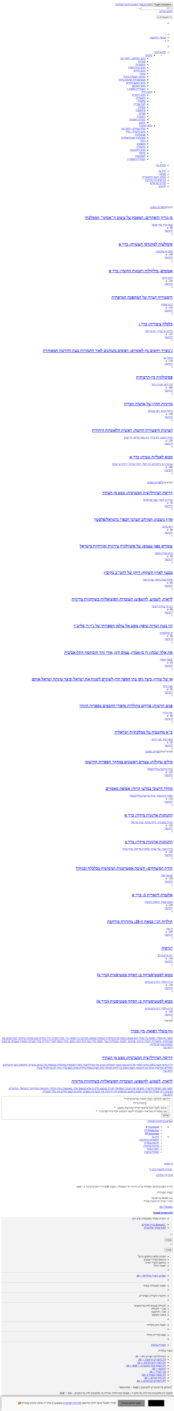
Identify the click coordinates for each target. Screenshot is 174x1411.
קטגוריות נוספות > (136, 88)
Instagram (153, 1133)
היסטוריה (140, 98)
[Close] (171, 1234)
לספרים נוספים (158, 207)
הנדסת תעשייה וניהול (134, 76)
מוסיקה (141, 107)
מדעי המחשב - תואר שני (132, 58)
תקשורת (141, 146)
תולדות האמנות (137, 119)
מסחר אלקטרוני (152, 1227)
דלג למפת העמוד (154, 1374)
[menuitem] (160, 52)
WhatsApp (153, 1130)
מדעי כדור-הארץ (136, 67)
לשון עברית (139, 104)
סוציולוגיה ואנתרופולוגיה (133, 137)
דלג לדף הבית (155, 1377)
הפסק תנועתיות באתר (154, 1285)
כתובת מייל (139, 1103)
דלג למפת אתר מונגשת (146, 1365)
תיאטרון (141, 116)
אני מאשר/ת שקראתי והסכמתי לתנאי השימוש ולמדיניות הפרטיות (131, 1111)
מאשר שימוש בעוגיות (131, 1403)
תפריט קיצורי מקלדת (151, 1275)
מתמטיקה (140, 64)
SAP (163, 1227)
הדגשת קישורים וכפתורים (152, 1295)
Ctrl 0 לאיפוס (159, 1314)
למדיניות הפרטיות (72, 1402)
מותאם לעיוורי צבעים (155, 1259)
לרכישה (169, 230)
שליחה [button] (165, 1115)
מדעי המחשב (138, 85)
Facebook (153, 1126)
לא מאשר (156, 1403)
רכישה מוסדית (151, 1142)
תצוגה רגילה (159, 1265)
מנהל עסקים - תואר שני (133, 128)
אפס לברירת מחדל (156, 1334)
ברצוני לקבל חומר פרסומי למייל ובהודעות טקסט (140, 1107)
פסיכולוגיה (140, 134)
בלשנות (141, 101)
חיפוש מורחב (166, 11)
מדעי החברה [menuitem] (145, 125)
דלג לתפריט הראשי (152, 1359)
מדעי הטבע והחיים (135, 82)
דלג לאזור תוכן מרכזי (151, 1362)
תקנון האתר (153, 1148)
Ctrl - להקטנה (158, 1311)
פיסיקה (141, 61)
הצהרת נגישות (151, 1152)
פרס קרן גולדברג (164, 1175)
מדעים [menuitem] (148, 55)
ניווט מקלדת (156, 1324)
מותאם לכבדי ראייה (155, 1262)
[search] (157, 8)
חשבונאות (140, 156)
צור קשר (157, 1371)
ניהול (143, 140)
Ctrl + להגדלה (158, 1308)
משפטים (141, 143)
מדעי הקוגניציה (137, 149)
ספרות (142, 113)
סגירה (168, 1240)
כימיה (142, 73)
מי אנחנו (168, 1163)
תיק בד (155, 1136)
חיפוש (159, 1368)
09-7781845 (166, 1207)
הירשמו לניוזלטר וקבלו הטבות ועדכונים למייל (147, 1098)
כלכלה (142, 153)
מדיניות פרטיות (151, 1145)
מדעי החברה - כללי (135, 131)
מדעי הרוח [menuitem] (146, 91)
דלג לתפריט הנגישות (151, 1380)
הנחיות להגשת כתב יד (160, 1169)
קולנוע (142, 122)
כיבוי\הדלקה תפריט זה (150, 1356)
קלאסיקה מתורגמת (149, 1139)
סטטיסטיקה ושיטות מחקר (131, 79)
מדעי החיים (139, 70)
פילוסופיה (140, 110)
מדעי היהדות (138, 94)
